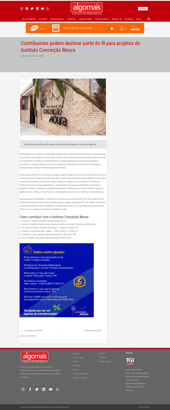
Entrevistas (76, 366)
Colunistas (129, 19)
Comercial (102, 357)
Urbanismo (71, 19)
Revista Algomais (29, 19)
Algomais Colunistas (80, 378)
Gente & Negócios (57, 19)
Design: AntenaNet (144, 407)
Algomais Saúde (85, 19)
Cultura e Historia (102, 19)
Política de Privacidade (80, 374)
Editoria (75, 370)
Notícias (115, 19)
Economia (43, 19)
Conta (138, 19)
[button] (149, 19)
